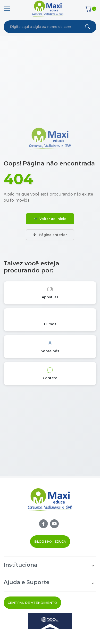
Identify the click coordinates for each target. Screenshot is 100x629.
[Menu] (7, 9)
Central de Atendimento (32, 602)
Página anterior (53, 235)
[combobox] (40, 26)
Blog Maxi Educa (50, 541)
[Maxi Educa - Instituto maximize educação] (50, 503)
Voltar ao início (53, 219)
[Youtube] (54, 523)
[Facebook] (43, 523)
